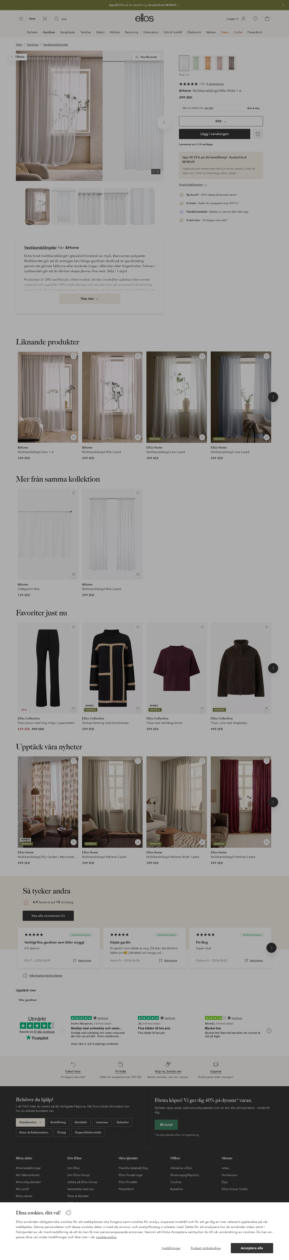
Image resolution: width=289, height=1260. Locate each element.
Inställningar (171, 1248)
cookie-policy (106, 1237)
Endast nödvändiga (206, 1248)
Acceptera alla (252, 1248)
